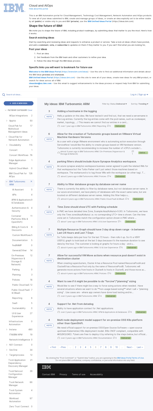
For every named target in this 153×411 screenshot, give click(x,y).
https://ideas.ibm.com (64, 77)
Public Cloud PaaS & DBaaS (112, 199)
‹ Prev (63, 347)
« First (53, 347)
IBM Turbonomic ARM (86, 126)
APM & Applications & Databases (112, 312)
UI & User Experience (107, 221)
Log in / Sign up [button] (139, 94)
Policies (102, 176)
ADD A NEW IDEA (19, 103)
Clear (30, 110)
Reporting (101, 126)
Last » (140, 347)
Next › (130, 347)
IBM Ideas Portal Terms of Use (130, 358)
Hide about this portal (38, 9)
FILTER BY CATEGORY (17, 110)
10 (116, 347)
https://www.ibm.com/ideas (75, 71)
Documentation (105, 338)
